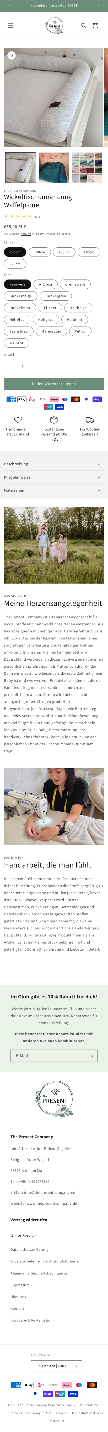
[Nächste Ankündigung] (98, 5)
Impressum (20, 1285)
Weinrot (16, 343)
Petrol (80, 331)
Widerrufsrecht (90, 1405)
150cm (15, 252)
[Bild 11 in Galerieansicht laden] (54, 167)
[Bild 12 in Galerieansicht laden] (87, 167)
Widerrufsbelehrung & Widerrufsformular (45, 1261)
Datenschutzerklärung (29, 1249)
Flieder (50, 307)
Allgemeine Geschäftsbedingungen (40, 1273)
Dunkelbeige (20, 296)
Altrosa (45, 284)
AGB (48, 1413)
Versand (26, 233)
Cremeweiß (75, 284)
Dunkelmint (20, 307)
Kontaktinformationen (87, 1413)
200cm (64, 252)
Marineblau (51, 331)
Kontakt (17, 1308)
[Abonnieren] (91, 1056)
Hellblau (17, 319)
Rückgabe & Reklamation (31, 1320)
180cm (39, 252)
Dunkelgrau (55, 296)
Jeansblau (18, 331)
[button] (10, 25)
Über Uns (18, 1296)
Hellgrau (46, 319)
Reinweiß (17, 284)
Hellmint (75, 319)
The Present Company (32, 1405)
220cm (15, 263)
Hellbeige (78, 307)
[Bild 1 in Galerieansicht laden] (20, 167)
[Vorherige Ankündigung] (9, 5)
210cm (89, 252)
